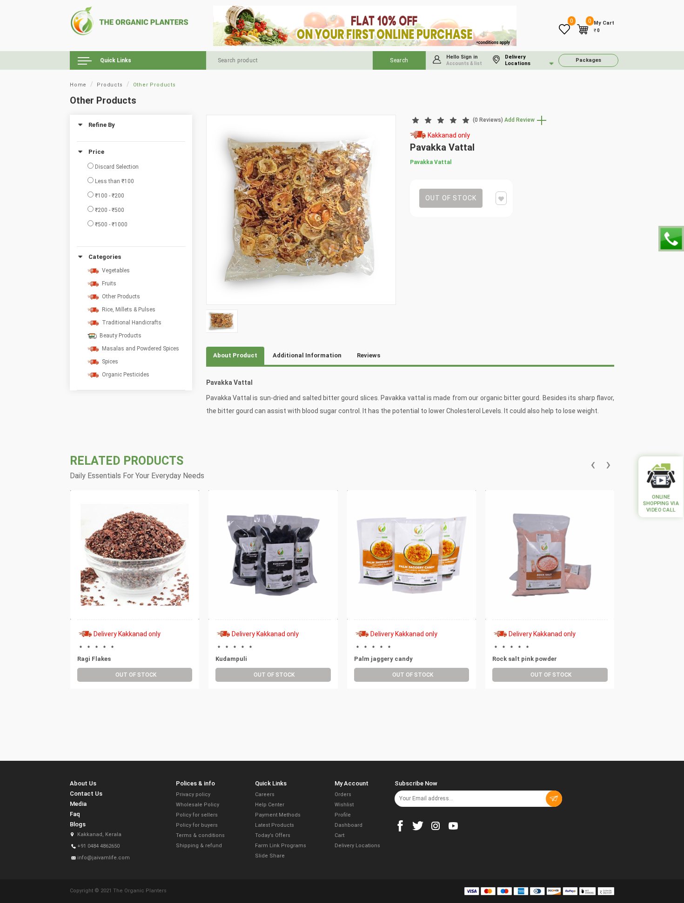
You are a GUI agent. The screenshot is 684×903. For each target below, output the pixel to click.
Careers (265, 794)
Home (78, 85)
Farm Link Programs (280, 846)
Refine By (101, 125)
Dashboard (348, 825)
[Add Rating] (133, 595)
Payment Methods (278, 815)
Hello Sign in (464, 60)
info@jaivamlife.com (103, 858)
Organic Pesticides (124, 374)
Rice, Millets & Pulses (127, 309)
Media (78, 803)
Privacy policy (193, 794)
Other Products (154, 85)
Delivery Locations (357, 846)
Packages (588, 60)
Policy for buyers (197, 825)
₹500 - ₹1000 (110, 224)
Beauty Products (119, 335)
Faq (75, 814)
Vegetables (114, 270)
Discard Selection (116, 167)
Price (96, 152)
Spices (108, 361)
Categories (104, 257)
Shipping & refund (199, 846)
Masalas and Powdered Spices (139, 348)
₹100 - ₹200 (109, 195)
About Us (83, 783)
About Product (235, 355)
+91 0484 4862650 (98, 846)
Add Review (520, 120)
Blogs (78, 824)
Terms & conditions (200, 835)
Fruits (107, 283)
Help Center (269, 805)
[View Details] (123, 579)
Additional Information (307, 355)
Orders (343, 794)
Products (109, 85)
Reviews (368, 355)
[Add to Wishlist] (144, 579)
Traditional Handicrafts (130, 322)
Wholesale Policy (197, 805)
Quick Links (115, 60)
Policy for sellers (197, 815)
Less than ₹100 (114, 181)
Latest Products (274, 825)
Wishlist (344, 805)
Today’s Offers (272, 835)
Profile (343, 815)
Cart (339, 835)
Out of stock (450, 198)
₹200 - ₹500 (109, 210)
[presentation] (593, 465)
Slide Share (270, 856)
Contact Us (86, 793)
